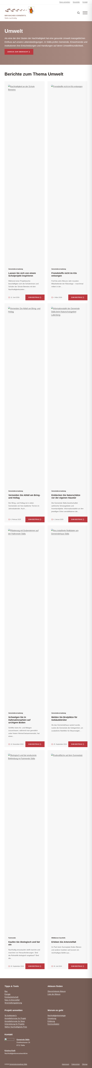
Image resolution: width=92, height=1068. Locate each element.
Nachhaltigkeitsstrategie (57, 1015)
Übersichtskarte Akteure (57, 991)
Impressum (65, 1064)
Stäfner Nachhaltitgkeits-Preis (16, 1027)
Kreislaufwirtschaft (11, 997)
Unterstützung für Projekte (14, 1024)
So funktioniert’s (11, 1015)
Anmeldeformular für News (15, 1021)
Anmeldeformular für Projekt (15, 1018)
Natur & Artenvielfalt (12, 1000)
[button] (85, 12)
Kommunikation (53, 1024)
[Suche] (78, 13)
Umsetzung (52, 1018)
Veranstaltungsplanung (13, 1003)
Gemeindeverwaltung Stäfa (18, 1064)
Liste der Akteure (54, 994)
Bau (6, 991)
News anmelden (64, 2)
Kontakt (85, 2)
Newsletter (76, 2)
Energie (7, 994)
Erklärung (51, 1021)
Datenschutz (76, 1064)
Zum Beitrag (34, 297)
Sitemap (84, 1064)
